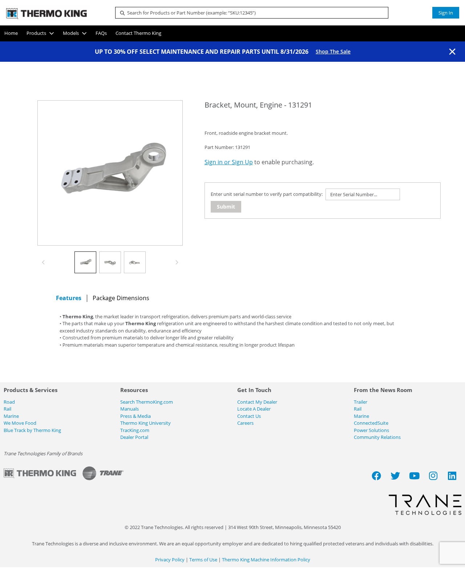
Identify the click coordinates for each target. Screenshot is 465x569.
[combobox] (249, 12)
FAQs (101, 33)
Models (71, 33)
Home (11, 33)
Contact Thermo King (138, 33)
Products (36, 33)
